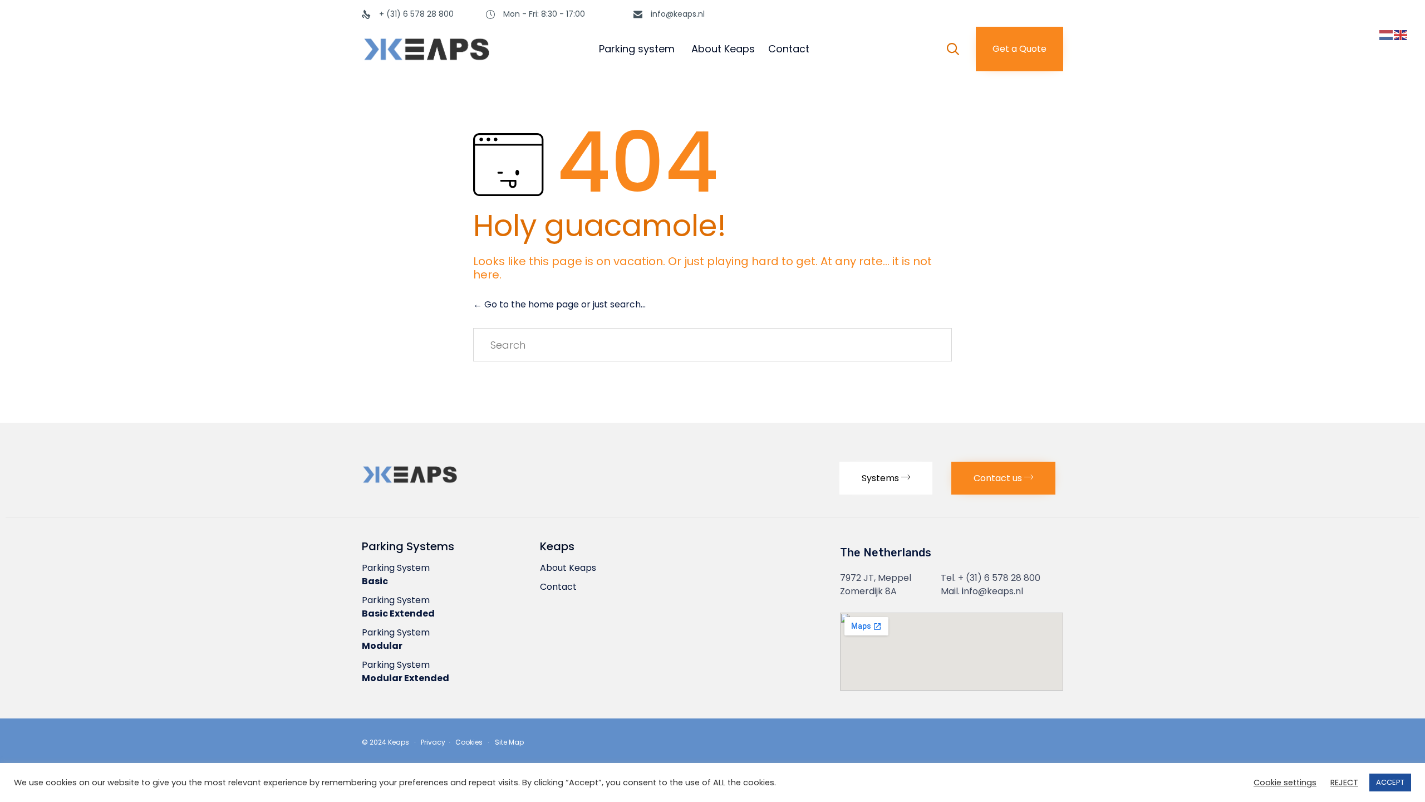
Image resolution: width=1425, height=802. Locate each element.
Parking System (396, 574)
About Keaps (723, 49)
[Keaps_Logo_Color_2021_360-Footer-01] (440, 486)
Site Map (509, 742)
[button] (1019, 49)
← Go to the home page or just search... (559, 304)
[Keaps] (461, 49)
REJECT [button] (1344, 782)
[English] (1401, 34)
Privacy (434, 742)
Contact (788, 49)
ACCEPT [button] (1390, 782)
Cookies (469, 742)
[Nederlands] (1386, 34)
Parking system (637, 49)
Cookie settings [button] (1285, 782)
